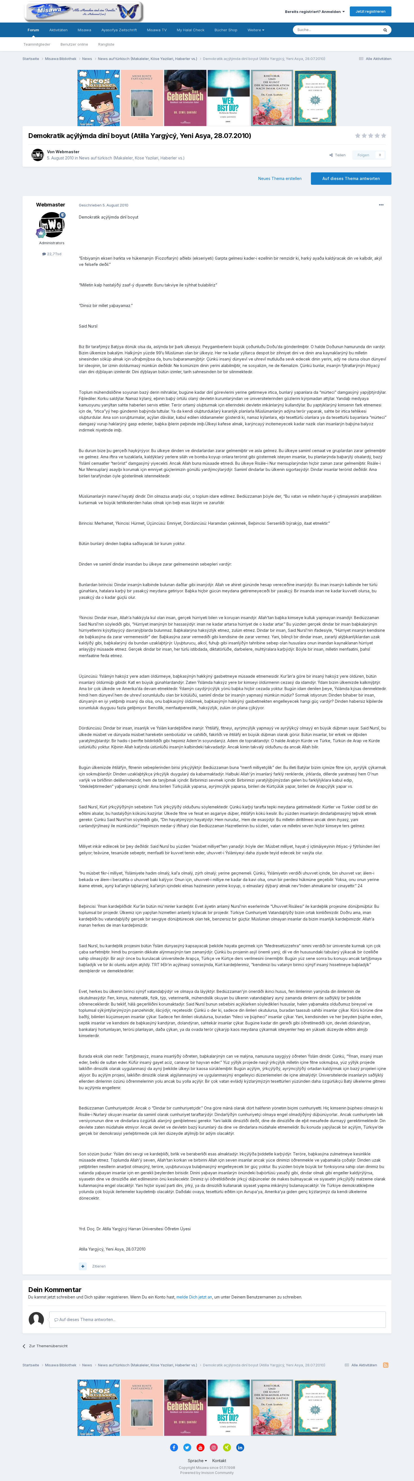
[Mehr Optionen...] (381, 205)
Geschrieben (103, 205)
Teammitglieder (36, 44)
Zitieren (99, 1266)
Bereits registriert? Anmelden (313, 11)
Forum (33, 30)
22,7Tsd (53, 254)
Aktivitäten (58, 30)
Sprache (196, 1460)
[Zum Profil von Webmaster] (38, 155)
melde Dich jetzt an (194, 1297)
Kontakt (219, 1460)
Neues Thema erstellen (280, 178)
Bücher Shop (226, 30)
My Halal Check (190, 30)
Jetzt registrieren (371, 11)
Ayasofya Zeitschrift (119, 30)
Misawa (84, 30)
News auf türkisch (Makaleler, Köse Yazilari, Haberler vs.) (132, 157)
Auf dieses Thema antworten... (86, 1319)
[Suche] (385, 29)
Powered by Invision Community (207, 1473)
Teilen (339, 155)
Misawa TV (157, 30)
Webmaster (67, 151)
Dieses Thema (359, 30)
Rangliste (106, 44)
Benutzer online (74, 44)
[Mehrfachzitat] (83, 1266)
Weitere (255, 30)
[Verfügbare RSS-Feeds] (385, 1365)
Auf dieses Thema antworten (351, 178)
